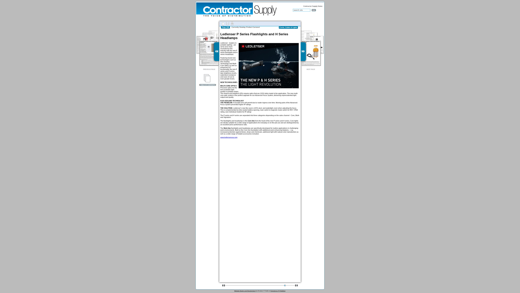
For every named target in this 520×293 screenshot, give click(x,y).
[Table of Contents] (207, 80)
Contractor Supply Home (312, 6)
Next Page (311, 69)
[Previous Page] (216, 51)
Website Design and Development (245, 291)
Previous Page (209, 69)
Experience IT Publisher (278, 291)
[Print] (232, 24)
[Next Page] (303, 51)
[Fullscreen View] (227, 24)
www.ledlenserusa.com (228, 137)
